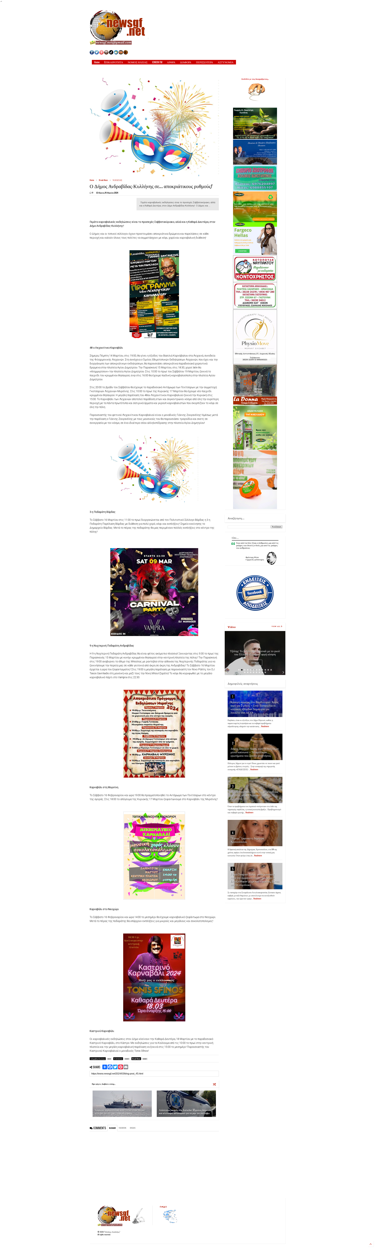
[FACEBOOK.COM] (92, 53)
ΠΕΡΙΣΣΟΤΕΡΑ (204, 62)
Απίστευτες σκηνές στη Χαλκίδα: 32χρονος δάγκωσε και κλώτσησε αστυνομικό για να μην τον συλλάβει (185, 1111)
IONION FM (157, 62)
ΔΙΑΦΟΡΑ (185, 62)
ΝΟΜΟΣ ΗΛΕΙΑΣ (138, 62)
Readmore (255, 662)
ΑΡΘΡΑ (171, 62)
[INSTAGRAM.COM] (106, 53)
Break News (103, 179)
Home (97, 62)
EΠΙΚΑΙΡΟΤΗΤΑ (113, 62)
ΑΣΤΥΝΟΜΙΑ (225, 62)
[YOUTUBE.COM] (101, 53)
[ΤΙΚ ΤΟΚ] (111, 53)
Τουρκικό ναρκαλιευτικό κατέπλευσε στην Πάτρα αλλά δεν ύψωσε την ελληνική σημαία (120, 1111)
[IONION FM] (125, 53)
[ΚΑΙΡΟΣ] (116, 53)
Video (232, 627)
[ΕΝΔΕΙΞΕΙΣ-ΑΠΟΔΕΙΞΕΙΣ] (121, 53)
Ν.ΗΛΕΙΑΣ (117, 179)
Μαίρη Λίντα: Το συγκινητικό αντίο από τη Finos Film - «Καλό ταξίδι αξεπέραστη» (255, 652)
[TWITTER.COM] (96, 53)
